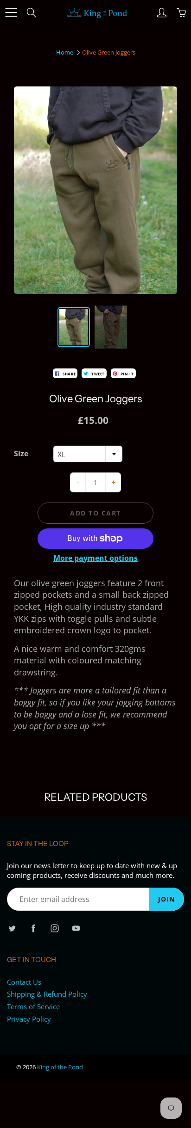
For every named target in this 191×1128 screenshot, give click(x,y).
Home (64, 52)
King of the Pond (60, 1067)
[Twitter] (12, 928)
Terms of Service (33, 1006)
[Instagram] (54, 928)
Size (21, 453)
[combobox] (87, 454)
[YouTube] (76, 928)
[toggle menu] (11, 12)
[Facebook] (33, 928)
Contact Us (24, 982)
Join (166, 899)
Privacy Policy (29, 1019)
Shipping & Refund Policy (47, 994)
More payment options (95, 558)
